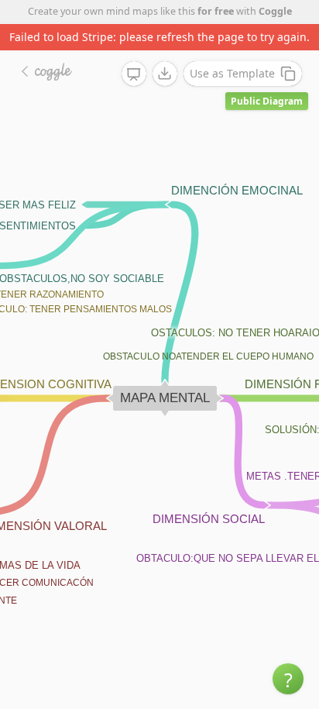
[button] (288, 678)
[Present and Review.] (134, 74)
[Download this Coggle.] (165, 73)
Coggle (275, 11)
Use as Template (232, 73)
